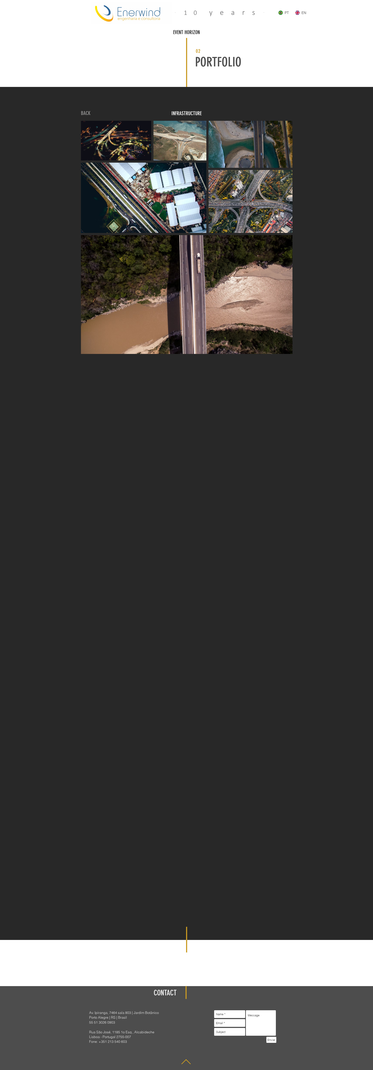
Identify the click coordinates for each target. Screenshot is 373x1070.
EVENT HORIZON (186, 32)
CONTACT (165, 992)
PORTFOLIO (218, 62)
